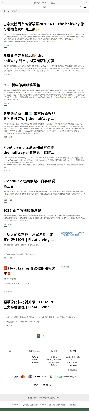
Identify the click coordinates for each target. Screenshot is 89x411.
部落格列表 (15, 11)
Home (6, 11)
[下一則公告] (86, 2)
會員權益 (54, 357)
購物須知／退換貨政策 (53, 360)
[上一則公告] (3, 2)
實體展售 (35, 362)
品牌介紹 (35, 357)
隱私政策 (54, 365)
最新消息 (35, 360)
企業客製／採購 (54, 362)
